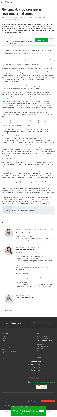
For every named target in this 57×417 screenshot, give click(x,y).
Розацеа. (4, 101)
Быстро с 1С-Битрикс (47, 401)
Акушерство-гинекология (43, 336)
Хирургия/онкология (42, 350)
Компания (5, 333)
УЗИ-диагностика (41, 353)
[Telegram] (33, 378)
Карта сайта (20, 401)
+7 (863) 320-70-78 (36, 362)
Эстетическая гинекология (43, 338)
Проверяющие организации (8, 347)
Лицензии (4, 338)
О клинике (4, 336)
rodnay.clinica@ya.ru (36, 364)
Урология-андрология (42, 346)
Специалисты (5, 342)
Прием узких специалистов (43, 355)
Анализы (39, 357)
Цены (21, 333)
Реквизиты (4, 345)
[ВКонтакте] (30, 378)
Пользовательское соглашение (31, 396)
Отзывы (3, 340)
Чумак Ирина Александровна (25, 297)
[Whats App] (37, 378)
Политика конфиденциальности (47, 396)
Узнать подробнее (20, 415)
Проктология (40, 348)
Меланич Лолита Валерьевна (25, 249)
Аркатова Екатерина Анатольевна (26, 233)
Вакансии (4, 349)
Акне (3, 110)
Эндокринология (41, 344)
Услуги (39, 333)
